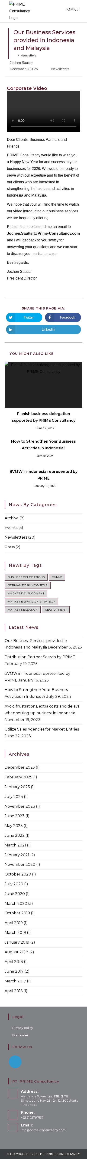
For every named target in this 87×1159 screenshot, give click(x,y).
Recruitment (56, 609)
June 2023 (15, 816)
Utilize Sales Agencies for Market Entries (42, 729)
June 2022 (15, 835)
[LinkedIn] (15, 1061)
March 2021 (15, 845)
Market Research (23, 609)
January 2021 (17, 855)
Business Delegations (26, 577)
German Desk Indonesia (28, 585)
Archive (12, 518)
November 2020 (20, 864)
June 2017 (14, 971)
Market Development (26, 593)
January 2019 (17, 942)
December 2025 (20, 767)
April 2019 (14, 923)
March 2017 (15, 981)
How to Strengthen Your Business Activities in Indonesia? (43, 444)
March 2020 (16, 903)
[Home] (14, 55)
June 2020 (15, 894)
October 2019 (17, 913)
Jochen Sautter (21, 63)
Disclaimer (20, 1035)
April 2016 (14, 991)
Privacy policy (22, 1028)
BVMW (57, 577)
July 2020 (14, 884)
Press (10, 547)
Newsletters (60, 69)
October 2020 (18, 874)
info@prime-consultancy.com (43, 1130)
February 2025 (18, 777)
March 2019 (15, 932)
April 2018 (14, 961)
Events (11, 527)
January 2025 (17, 787)
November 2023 (20, 806)
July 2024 (14, 796)
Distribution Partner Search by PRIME (40, 657)
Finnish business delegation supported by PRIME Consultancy (43, 417)
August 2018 (16, 952)
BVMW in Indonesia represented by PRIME (43, 475)
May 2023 (14, 825)
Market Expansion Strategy (31, 601)
